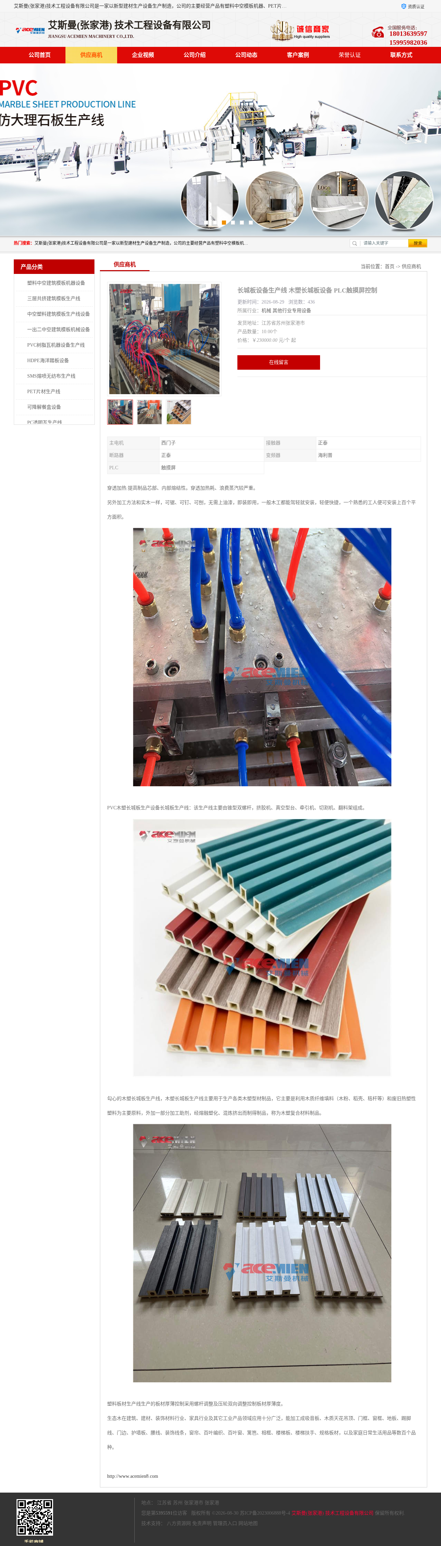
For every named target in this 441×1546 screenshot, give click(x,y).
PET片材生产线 (43, 391)
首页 (389, 266)
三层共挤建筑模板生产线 (53, 298)
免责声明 (202, 1523)
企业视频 (143, 55)
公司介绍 (195, 55)
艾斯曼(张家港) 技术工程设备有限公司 (332, 1513)
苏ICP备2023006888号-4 (265, 1513)
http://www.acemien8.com (132, 1476)
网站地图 (248, 1523)
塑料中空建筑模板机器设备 (56, 283)
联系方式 (401, 55)
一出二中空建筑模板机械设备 (58, 329)
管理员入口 (225, 1523)
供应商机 (91, 55)
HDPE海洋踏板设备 (48, 360)
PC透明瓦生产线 (44, 422)
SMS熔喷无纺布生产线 (51, 376)
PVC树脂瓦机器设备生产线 (56, 345)
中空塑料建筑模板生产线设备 (58, 314)
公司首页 (40, 55)
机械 (266, 310)
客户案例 (298, 55)
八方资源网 (179, 1523)
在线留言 (278, 362)
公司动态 (246, 55)
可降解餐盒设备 (44, 407)
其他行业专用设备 (292, 310)
